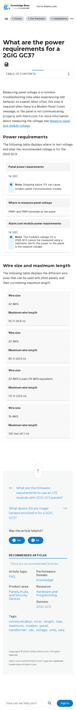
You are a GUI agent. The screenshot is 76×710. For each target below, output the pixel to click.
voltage (41, 630)
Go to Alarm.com (47, 6)
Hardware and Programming (47, 593)
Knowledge (44, 580)
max (59, 621)
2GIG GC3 (43, 607)
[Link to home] (16, 6)
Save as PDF (6, 64)
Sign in (65, 703)
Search (49, 703)
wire (61, 630)
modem (31, 626)
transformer (18, 630)
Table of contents (21, 73)
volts (52, 630)
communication (20, 621)
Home (18, 18)
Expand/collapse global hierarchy (5, 19)
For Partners (37, 18)
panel (43, 626)
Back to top (38, 469)
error (38, 621)
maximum (16, 626)
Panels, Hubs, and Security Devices (19, 595)
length (49, 621)
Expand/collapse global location (71, 18)
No (37, 540)
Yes (19, 540)
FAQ (12, 576)
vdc (31, 630)
